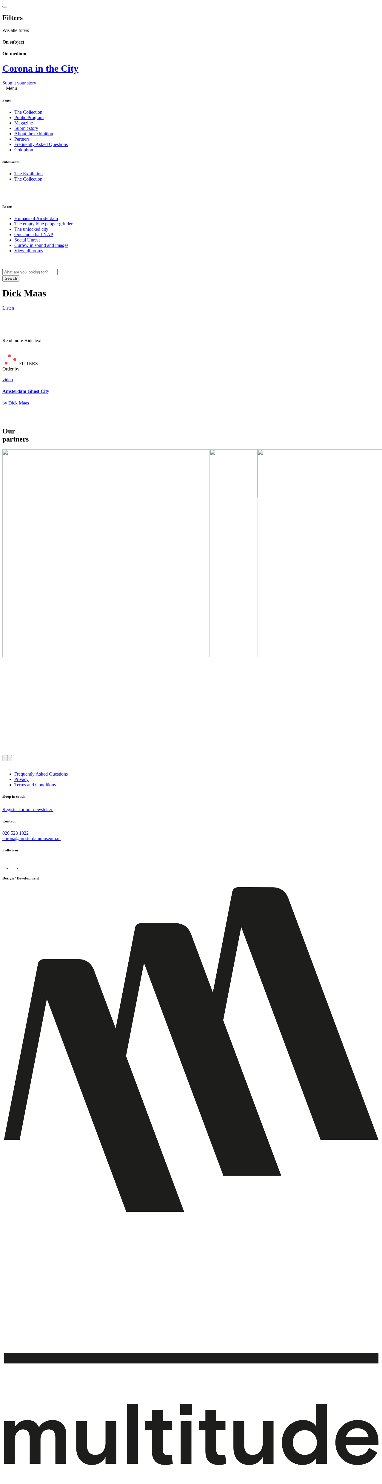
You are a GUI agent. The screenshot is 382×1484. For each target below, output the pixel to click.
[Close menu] (4, 6)
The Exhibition (28, 173)
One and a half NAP (33, 234)
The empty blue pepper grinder (43, 223)
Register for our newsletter (27, 809)
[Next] (9, 758)
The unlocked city (31, 229)
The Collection (28, 112)
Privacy (21, 779)
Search (11, 278)
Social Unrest (27, 239)
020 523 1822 (15, 833)
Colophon (23, 149)
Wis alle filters (15, 30)
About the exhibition (33, 133)
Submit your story (19, 82)
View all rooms (28, 250)
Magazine (23, 122)
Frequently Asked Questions (41, 144)
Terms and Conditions (35, 784)
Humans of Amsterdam (36, 218)
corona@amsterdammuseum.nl (31, 838)
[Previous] (4, 758)
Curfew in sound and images (41, 245)
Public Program (29, 117)
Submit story (26, 128)
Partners (22, 139)
